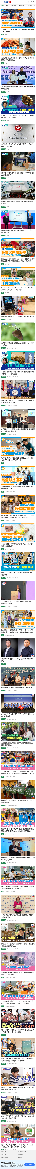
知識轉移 (4, 120)
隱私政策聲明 (4, 1157)
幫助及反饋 (20, 1154)
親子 (3, 34)
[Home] (7, 2)
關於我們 (3, 1154)
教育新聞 (13, 5)
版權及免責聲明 (22, 1151)
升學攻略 (29, 5)
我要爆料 (20, 1157)
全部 (7, 5)
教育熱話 (21, 5)
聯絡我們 (3, 1151)
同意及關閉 (29, 1164)
